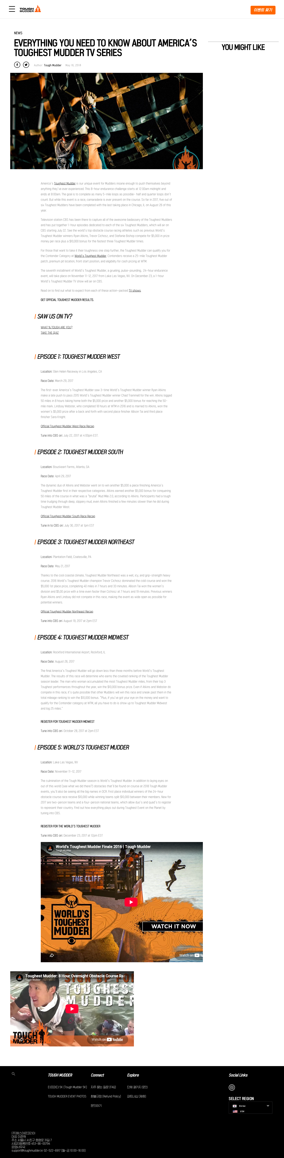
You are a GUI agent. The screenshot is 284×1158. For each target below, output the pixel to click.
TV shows (135, 290)
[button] (30, 1074)
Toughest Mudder (65, 183)
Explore (133, 1075)
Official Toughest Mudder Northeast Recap (67, 611)
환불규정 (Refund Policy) (106, 1096)
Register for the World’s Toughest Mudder (70, 826)
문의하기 (96, 1105)
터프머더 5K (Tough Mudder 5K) (67, 1087)
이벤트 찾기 (263, 10)
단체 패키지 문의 (137, 1087)
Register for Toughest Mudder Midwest (67, 721)
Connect (97, 1075)
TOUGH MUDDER (60, 1075)
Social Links (238, 1075)
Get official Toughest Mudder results (67, 300)
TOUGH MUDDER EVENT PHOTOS (67, 1096)
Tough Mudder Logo (31, 9)
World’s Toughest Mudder (90, 256)
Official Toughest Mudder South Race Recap (68, 516)
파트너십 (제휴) (136, 1096)
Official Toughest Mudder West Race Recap (67, 426)
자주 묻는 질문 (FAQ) (103, 1087)
